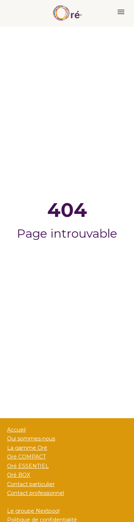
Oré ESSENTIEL (28, 466)
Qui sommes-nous (31, 438)
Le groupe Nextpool (33, 511)
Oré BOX (18, 475)
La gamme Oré (27, 448)
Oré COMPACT (26, 456)
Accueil (16, 429)
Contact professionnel (35, 493)
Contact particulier (31, 484)
